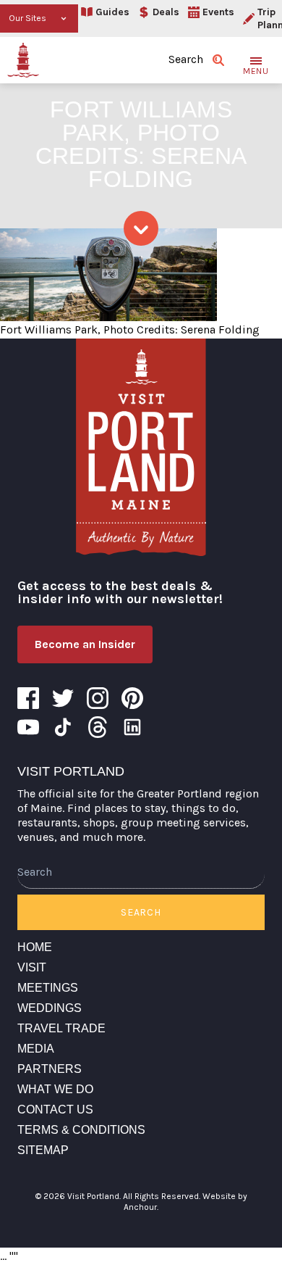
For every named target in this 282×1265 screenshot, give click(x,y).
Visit (31, 967)
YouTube (28, 727)
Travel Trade (61, 1028)
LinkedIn (132, 727)
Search (141, 912)
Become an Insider (85, 644)
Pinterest (132, 698)
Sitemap (43, 1150)
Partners (49, 1069)
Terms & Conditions (81, 1130)
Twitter (62, 698)
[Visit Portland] (23, 60)
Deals (166, 12)
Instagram (97, 698)
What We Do (55, 1089)
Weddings (49, 1008)
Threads (97, 727)
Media (35, 1048)
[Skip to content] (141, 228)
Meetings (47, 988)
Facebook (28, 698)
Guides (112, 12)
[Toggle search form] (218, 60)
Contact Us (55, 1109)
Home (34, 947)
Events (218, 12)
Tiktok (62, 727)
